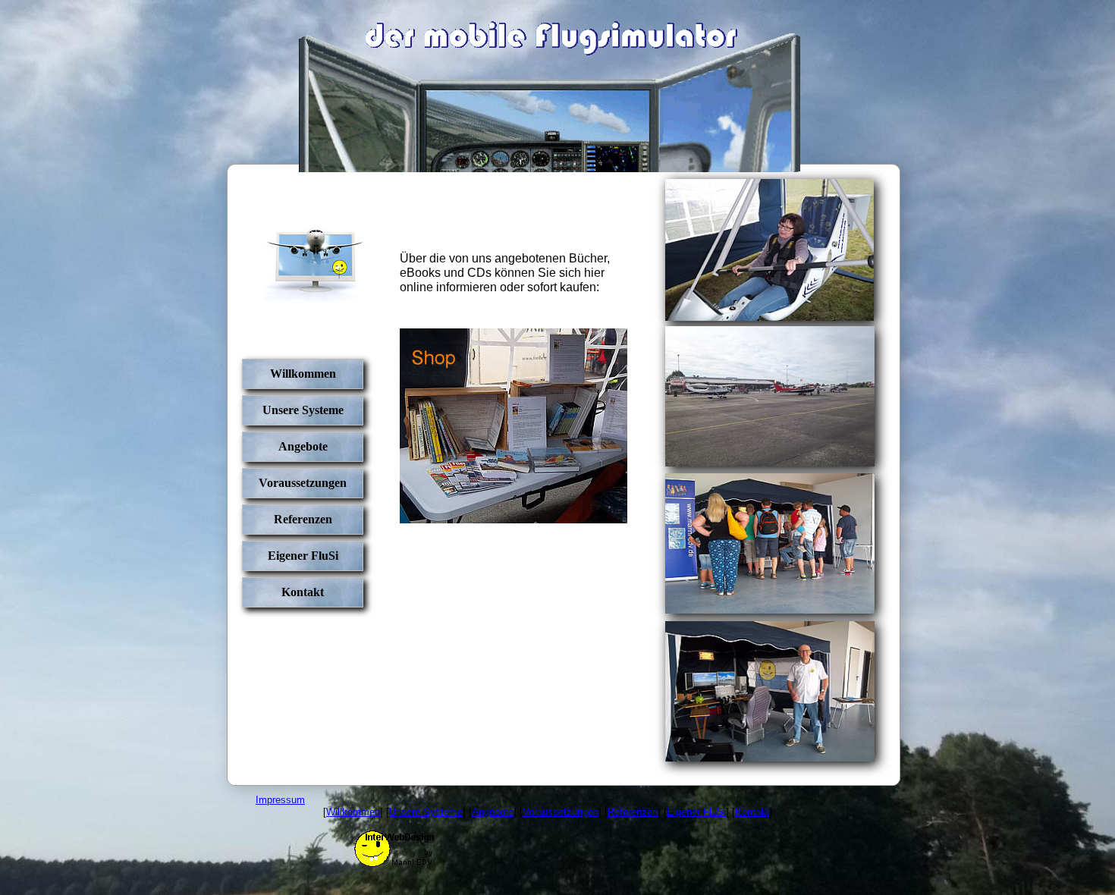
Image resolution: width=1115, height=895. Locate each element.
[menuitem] (302, 377)
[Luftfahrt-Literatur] (513, 520)
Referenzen (303, 519)
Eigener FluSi (303, 555)
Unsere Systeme (303, 410)
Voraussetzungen (303, 482)
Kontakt (302, 592)
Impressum (280, 800)
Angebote (303, 446)
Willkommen (303, 373)
